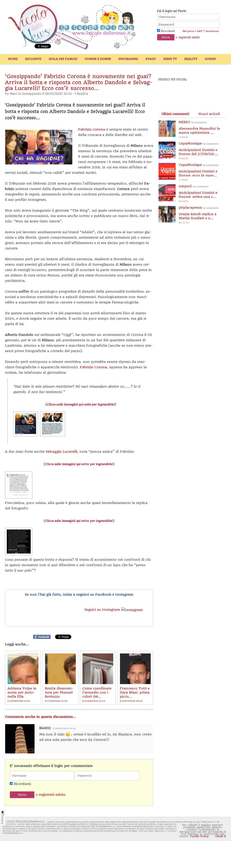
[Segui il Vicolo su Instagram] (212, 91)
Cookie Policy (199, 836)
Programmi (128, 59)
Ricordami (167, 31)
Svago (151, 59)
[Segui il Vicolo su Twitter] (181, 91)
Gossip (210, 59)
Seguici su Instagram (102, 610)
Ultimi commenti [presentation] (175, 114)
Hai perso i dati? (192, 31)
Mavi (13, 93)
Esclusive (33, 59)
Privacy (2, 819)
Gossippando (31, 93)
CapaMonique (199, 150)
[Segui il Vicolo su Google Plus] (196, 91)
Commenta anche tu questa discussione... (40, 717)
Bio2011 (45, 728)
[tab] (175, 114)
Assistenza (212, 31)
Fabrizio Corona (91, 129)
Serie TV (170, 59)
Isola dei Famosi (63, 59)
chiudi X (220, 836)
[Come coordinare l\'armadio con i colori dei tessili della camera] (97, 668)
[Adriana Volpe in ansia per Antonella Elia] (22, 668)
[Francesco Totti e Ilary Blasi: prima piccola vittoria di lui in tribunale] (135, 668)
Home (13, 59)
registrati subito (189, 37)
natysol (198, 193)
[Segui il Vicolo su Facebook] (165, 91)
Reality (190, 59)
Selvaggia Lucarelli (61, 452)
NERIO (199, 129)
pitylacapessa (199, 215)
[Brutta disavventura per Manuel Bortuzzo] (60, 668)
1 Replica (81, 93)
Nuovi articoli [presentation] (209, 114)
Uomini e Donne (98, 59)
